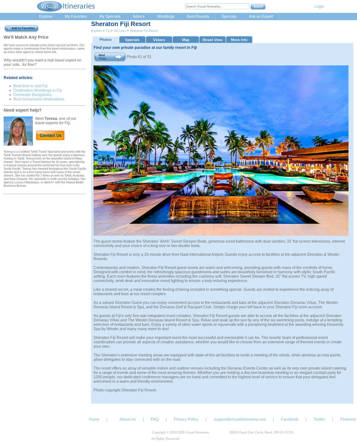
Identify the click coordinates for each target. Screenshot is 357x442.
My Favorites (76, 16)
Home (94, 419)
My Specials (109, 16)
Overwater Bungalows (32, 95)
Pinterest (348, 419)
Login (319, 6)
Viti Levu (120, 31)
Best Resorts (198, 16)
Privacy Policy (186, 419)
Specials (229, 16)
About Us (127, 419)
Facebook (289, 419)
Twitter (319, 419)
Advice (139, 16)
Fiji (108, 31)
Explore (45, 16)
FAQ (155, 419)
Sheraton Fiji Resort (144, 31)
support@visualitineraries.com (240, 419)
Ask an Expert (261, 16)
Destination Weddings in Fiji (37, 90)
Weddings (166, 16)
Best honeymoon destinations (38, 99)
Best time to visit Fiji (30, 86)
